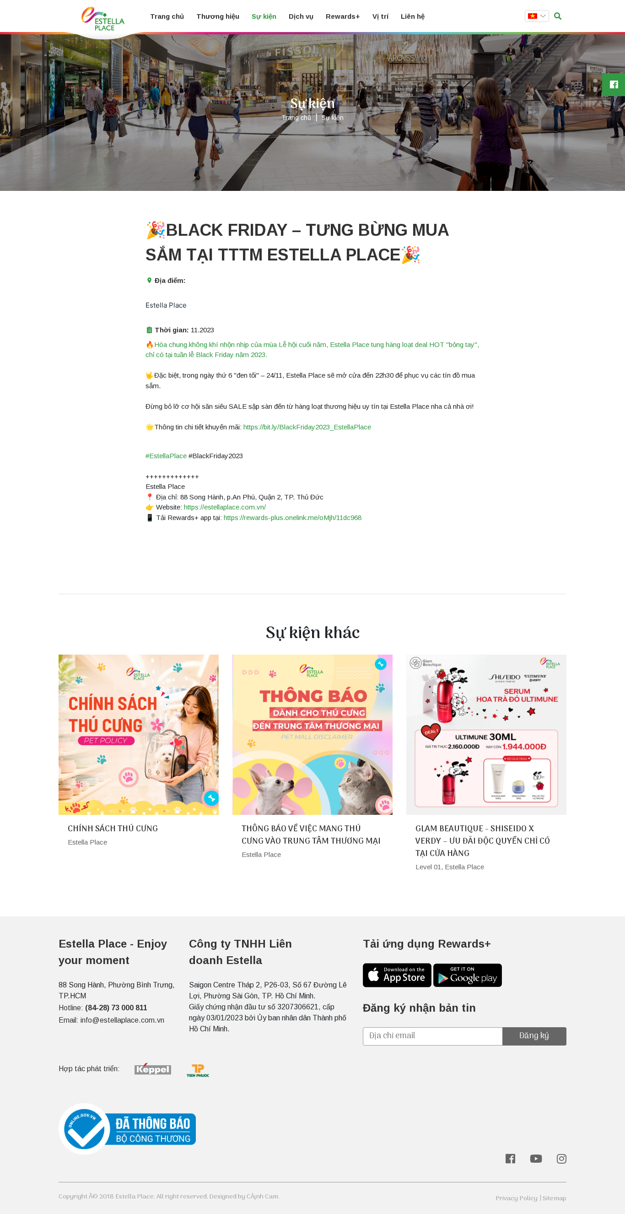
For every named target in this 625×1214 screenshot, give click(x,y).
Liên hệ (413, 16)
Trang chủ (167, 16)
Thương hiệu (217, 16)
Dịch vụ (301, 16)
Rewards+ (343, 16)
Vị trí (380, 16)
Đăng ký (534, 1036)
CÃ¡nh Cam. (263, 1197)
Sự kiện (264, 16)
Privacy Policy (517, 1198)
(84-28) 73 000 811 (116, 1008)
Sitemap (554, 1198)
